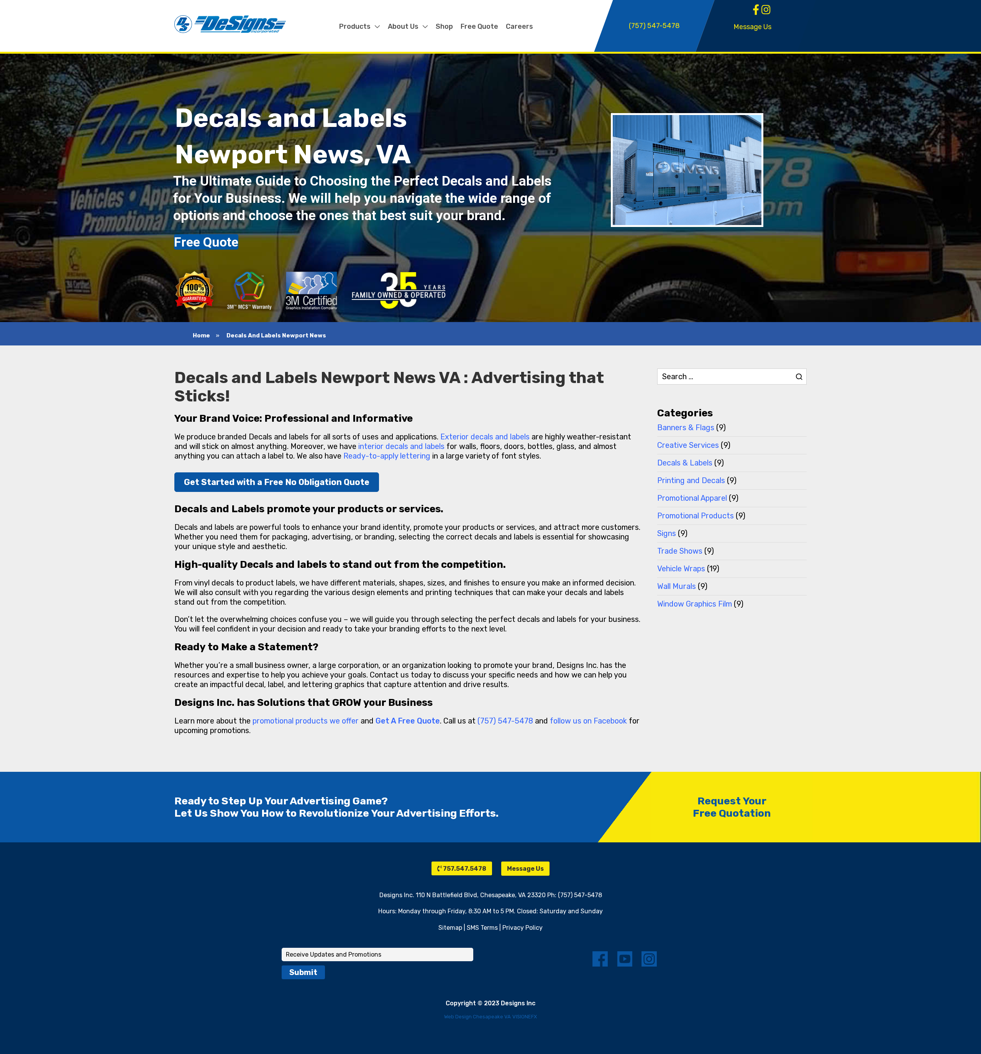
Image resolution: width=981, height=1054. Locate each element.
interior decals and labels (401, 446)
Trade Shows (679, 551)
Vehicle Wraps (681, 568)
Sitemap (450, 927)
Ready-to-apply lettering (386, 455)
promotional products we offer (306, 720)
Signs (666, 533)
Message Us (752, 27)
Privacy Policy (522, 927)
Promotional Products (695, 515)
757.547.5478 (464, 868)
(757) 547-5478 (505, 720)
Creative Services (688, 445)
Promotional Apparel (692, 498)
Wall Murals (676, 586)
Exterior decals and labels (485, 436)
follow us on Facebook (588, 720)
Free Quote (206, 242)
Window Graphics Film (694, 603)
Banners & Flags (685, 427)
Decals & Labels (684, 462)
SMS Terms (482, 927)
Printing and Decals (691, 480)
